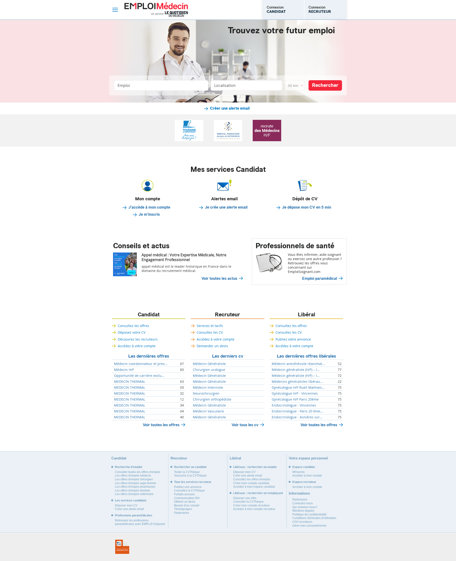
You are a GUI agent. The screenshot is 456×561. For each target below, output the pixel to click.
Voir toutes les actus (219, 278)
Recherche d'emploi (128, 467)
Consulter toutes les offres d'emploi (137, 472)
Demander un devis (212, 346)
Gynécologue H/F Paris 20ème (295, 399)
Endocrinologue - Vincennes (294, 405)
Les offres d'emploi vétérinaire (134, 494)
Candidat (149, 315)
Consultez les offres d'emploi (251, 479)
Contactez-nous (302, 503)
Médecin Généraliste (209, 364)
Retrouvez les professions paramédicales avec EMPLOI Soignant (140, 522)
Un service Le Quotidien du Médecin (169, 14)
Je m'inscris (149, 214)
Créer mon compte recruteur (251, 505)
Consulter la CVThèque (248, 501)
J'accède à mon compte (149, 207)
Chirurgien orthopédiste (212, 399)
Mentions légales (303, 510)
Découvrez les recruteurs (138, 339)
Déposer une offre (244, 498)
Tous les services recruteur (192, 482)
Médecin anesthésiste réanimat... (298, 364)
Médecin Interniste (208, 387)
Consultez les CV (210, 332)
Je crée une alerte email (226, 207)
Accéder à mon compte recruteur (254, 509)
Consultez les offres (133, 325)
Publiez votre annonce (293, 339)
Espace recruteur (304, 482)
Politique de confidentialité (309, 514)
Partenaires (181, 512)
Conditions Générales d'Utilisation (314, 518)
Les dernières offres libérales (306, 356)
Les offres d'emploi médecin (133, 475)
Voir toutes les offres (161, 425)
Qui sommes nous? (304, 507)
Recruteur (227, 315)
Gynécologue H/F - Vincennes (295, 393)
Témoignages (183, 509)
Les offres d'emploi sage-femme (135, 483)
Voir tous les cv (245, 425)
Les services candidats (131, 500)
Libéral (306, 315)
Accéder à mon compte (307, 475)
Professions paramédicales (133, 515)
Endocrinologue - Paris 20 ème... (297, 411)
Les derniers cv (227, 356)
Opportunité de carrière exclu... (139, 376)
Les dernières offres (148, 356)
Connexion (276, 9)
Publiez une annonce (188, 487)
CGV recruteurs (302, 522)
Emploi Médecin (156, 9)
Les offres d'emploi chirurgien (134, 479)
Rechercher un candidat (190, 467)
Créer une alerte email (230, 108)
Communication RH (187, 498)
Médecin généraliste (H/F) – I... (296, 370)
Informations (299, 493)
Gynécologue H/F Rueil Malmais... (298, 387)
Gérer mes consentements (309, 525)
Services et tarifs (210, 325)
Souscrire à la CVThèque (190, 475)
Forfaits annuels (184, 494)
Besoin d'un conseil (186, 505)
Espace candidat (303, 467)
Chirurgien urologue (209, 370)
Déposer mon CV (126, 505)
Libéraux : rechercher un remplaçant (258, 493)
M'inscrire (298, 472)
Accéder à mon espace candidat (254, 486)
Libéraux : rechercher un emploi (254, 467)
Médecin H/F (124, 370)
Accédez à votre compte (137, 346)
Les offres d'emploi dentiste (132, 490)
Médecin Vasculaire (208, 411)
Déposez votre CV (131, 332)
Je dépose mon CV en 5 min (306, 207)
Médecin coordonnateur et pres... (140, 364)
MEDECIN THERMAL (129, 381)
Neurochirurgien (206, 393)
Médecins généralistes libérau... (297, 381)
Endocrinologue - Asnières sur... (297, 417)
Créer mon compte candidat (251, 483)
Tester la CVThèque (187, 472)
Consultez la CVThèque (189, 490)
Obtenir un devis (184, 501)
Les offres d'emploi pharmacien (135, 486)
